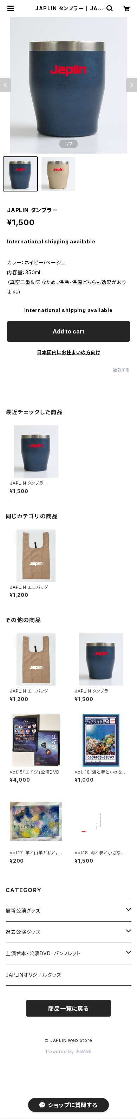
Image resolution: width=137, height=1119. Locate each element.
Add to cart (69, 331)
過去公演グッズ (23, 932)
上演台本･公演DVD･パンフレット (43, 953)
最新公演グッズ (23, 911)
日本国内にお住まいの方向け (68, 352)
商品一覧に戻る (68, 1008)
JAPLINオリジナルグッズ (33, 975)
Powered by (61, 1051)
